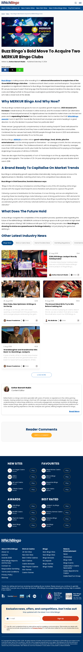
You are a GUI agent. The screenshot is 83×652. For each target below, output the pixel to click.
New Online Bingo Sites (58, 8)
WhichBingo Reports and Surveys (10, 562)
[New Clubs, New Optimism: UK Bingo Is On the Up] (21, 289)
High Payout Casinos (30, 566)
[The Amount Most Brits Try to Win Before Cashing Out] (62, 289)
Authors (5, 555)
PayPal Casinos (74, 8)
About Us (5, 552)
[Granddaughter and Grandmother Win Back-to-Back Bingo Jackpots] (21, 334)
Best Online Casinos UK (11, 8)
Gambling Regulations (62, 243)
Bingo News (7, 243)
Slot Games (26, 569)
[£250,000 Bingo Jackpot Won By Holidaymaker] (24, 263)
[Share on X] (12, 70)
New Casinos (27, 561)
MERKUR (17, 139)
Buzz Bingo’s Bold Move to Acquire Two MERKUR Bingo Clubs (27, 14)
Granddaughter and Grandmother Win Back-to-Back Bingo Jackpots (20, 351)
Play (33, 470)
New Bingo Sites (49, 555)
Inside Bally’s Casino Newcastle (71, 567)
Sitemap (5, 577)
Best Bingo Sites (49, 552)
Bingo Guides (48, 566)
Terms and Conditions (10, 572)
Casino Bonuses (28, 564)
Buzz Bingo (6, 80)
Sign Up (60, 618)
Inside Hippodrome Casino (70, 572)
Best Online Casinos (30, 558)
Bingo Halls (67, 560)
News (7, 14)
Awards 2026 (7, 558)
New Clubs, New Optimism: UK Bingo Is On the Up (20, 305)
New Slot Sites (41, 8)
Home (3, 14)
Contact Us (6, 566)
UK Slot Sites (27, 552)
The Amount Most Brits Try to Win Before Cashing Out (59, 305)
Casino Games (28, 572)
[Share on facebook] (5, 70)
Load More (41, 375)
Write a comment (41, 435)
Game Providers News (42, 243)
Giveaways (67, 557)
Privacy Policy (7, 575)
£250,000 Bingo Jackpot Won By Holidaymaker (63, 257)
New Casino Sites (28, 8)
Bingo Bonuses (48, 558)
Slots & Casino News (23, 243)
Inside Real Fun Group (71, 576)
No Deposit (47, 561)
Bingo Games (48, 564)
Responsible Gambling (10, 569)
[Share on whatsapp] (19, 70)
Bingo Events (68, 563)
